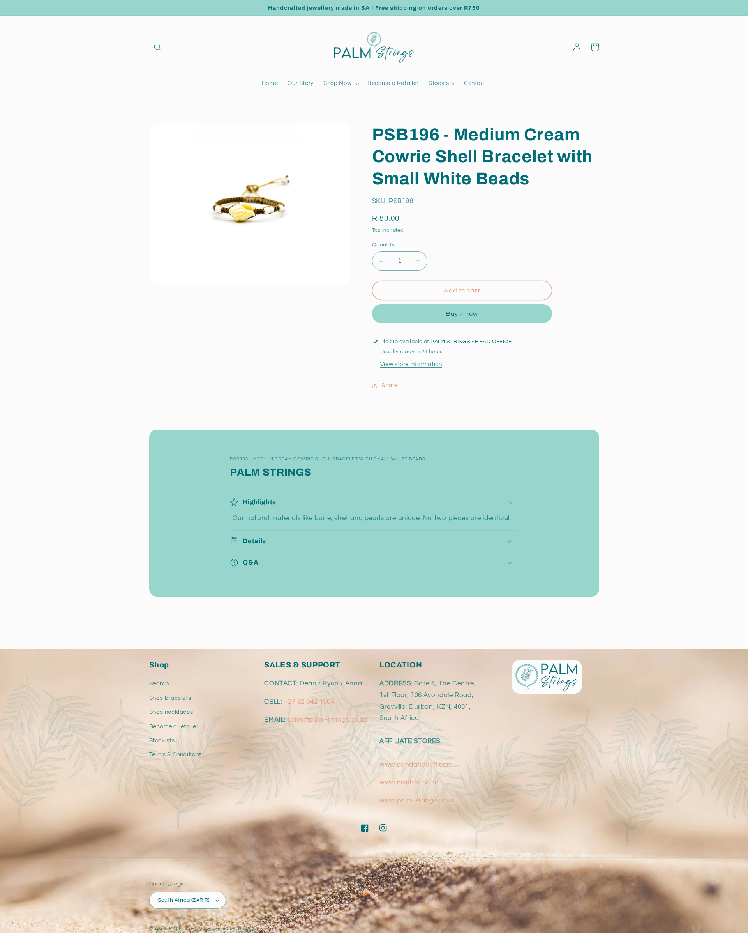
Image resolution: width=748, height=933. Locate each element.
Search (159, 684)
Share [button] (389, 385)
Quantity (383, 245)
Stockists (162, 741)
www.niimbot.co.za (409, 782)
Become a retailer (174, 726)
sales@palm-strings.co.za (327, 719)
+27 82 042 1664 (309, 701)
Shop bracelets (170, 698)
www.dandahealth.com (416, 764)
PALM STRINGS (187, 928)
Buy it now (462, 314)
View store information (411, 364)
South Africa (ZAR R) (184, 900)
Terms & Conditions (175, 755)
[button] (158, 47)
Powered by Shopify (230, 928)
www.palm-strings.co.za (417, 800)
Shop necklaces (171, 712)
